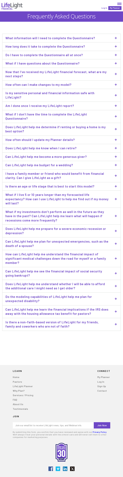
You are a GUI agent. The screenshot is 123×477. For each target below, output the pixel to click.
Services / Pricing (23, 395)
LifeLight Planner (23, 386)
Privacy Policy (99, 432)
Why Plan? (19, 390)
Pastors (17, 381)
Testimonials (20, 408)
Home (16, 377)
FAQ (15, 399)
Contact (102, 390)
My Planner (115, 8)
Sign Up (101, 386)
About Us (18, 404)
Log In (104, 8)
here (77, 341)
